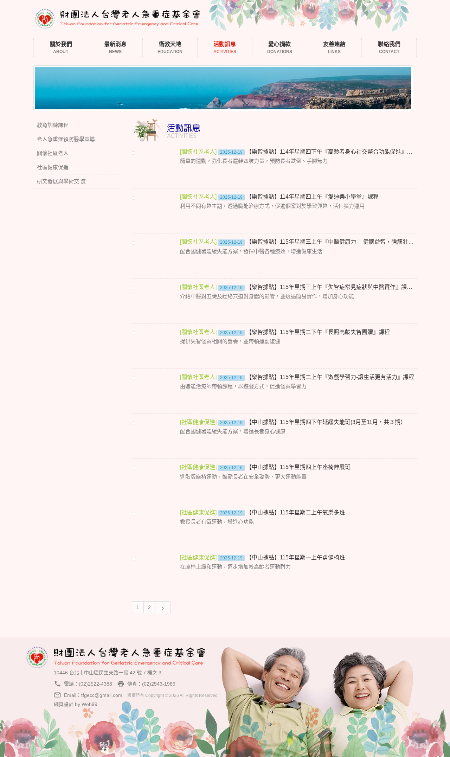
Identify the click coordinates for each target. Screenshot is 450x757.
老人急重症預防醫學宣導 (66, 139)
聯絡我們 (389, 47)
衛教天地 (170, 47)
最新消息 (115, 47)
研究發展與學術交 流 (61, 181)
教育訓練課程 (53, 125)
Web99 (89, 704)
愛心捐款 (279, 47)
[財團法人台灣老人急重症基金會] (117, 17)
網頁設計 (63, 704)
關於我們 (61, 47)
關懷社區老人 (53, 153)
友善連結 (334, 47)
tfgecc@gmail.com (101, 695)
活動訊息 (224, 47)
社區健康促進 (53, 167)
